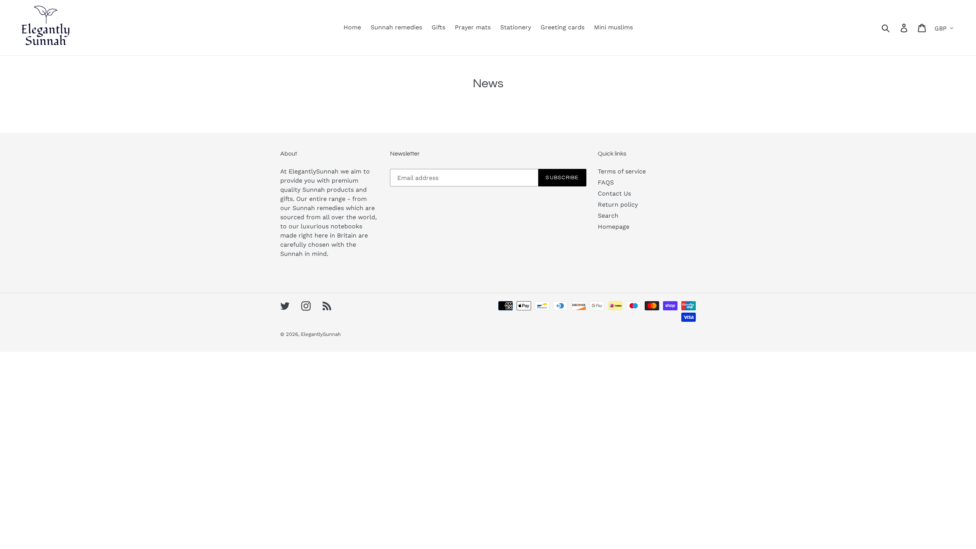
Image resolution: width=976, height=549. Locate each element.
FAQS (606, 182)
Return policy (618, 204)
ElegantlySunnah (321, 334)
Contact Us (614, 193)
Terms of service (622, 171)
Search (608, 215)
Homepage (613, 226)
